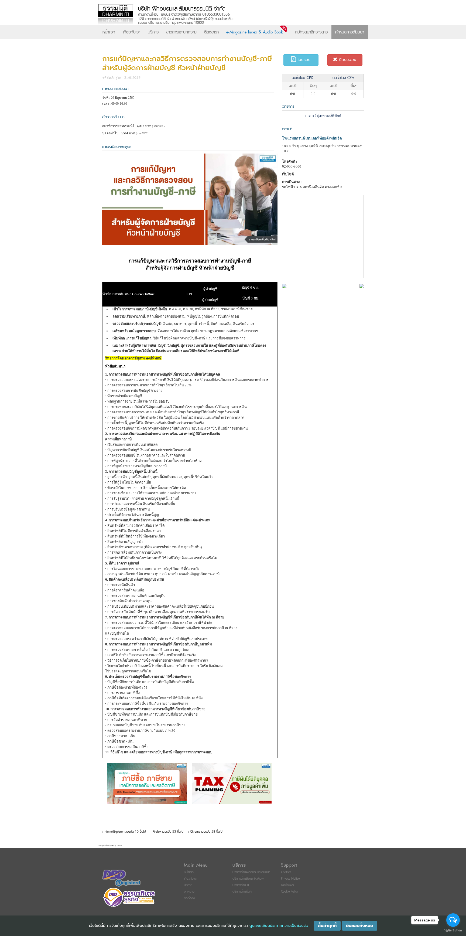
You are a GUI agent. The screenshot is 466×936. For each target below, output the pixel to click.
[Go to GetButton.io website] (453, 930)
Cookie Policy (289, 891)
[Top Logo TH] (221, 14)
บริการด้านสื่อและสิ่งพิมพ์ (248, 878)
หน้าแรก (108, 32)
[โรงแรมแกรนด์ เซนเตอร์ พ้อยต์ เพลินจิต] (284, 286)
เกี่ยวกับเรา (131, 32)
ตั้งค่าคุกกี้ (327, 926)
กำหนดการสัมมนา (349, 32)
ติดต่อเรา (211, 32)
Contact (286, 872)
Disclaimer (287, 885)
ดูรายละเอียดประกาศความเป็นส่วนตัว (278, 925)
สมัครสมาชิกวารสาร (311, 32)
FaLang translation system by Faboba (110, 845)
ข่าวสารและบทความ (181, 32)
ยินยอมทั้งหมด (359, 926)
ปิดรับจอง (347, 60)
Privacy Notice (290, 878)
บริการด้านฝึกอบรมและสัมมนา (251, 872)
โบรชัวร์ (303, 60)
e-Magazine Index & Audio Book (254, 32)
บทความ (189, 891)
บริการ (153, 32)
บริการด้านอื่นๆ (242, 891)
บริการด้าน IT (240, 885)
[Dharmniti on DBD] (121, 877)
